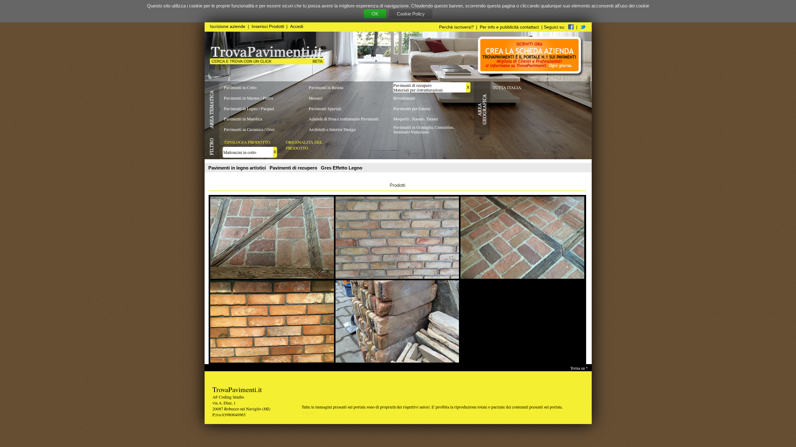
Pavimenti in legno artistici (237, 167)
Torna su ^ (579, 368)
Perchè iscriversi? (456, 27)
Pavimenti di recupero (294, 167)
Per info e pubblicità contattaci (509, 27)
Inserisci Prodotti (268, 26)
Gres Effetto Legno (341, 167)
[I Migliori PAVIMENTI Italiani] (267, 62)
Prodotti (397, 185)
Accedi (296, 26)
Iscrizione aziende (227, 26)
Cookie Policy (411, 13)
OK (375, 13)
